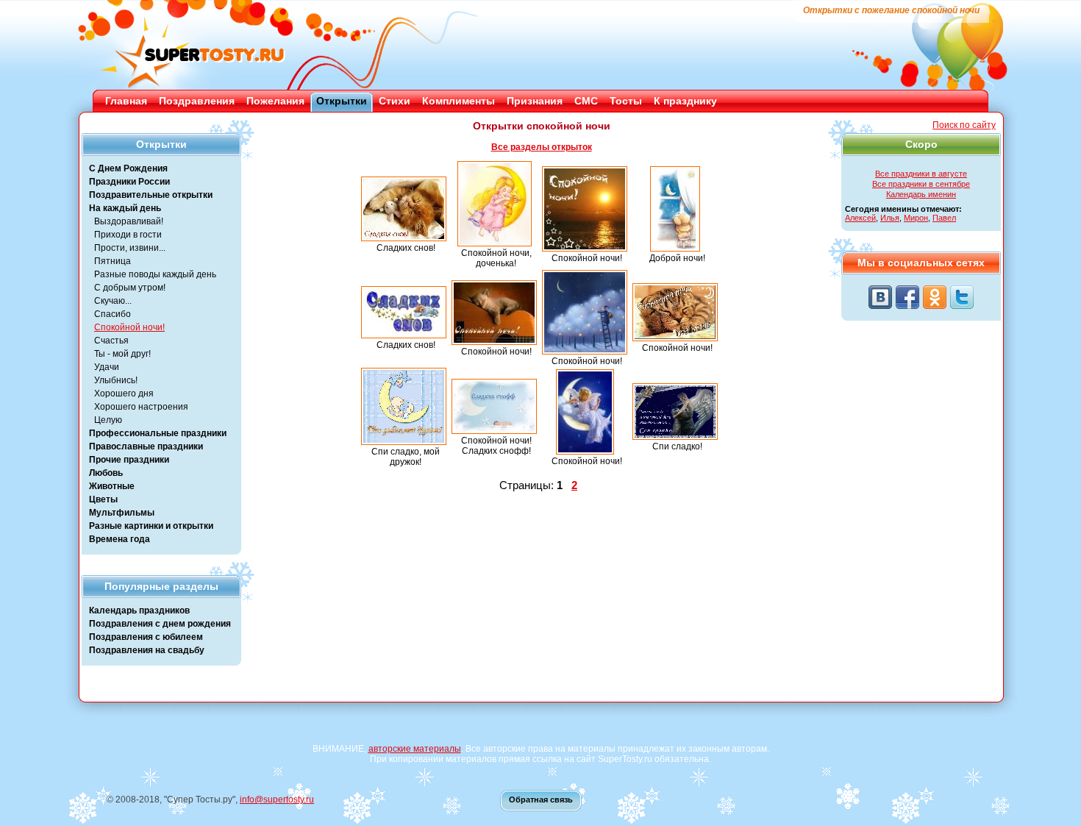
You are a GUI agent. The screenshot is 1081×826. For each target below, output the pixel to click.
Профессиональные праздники (157, 433)
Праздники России (129, 182)
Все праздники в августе (921, 173)
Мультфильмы (121, 513)
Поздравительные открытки (151, 195)
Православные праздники (146, 446)
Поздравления (197, 101)
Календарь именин (921, 194)
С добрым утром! (129, 287)
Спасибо (112, 314)
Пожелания (275, 101)
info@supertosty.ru (277, 799)
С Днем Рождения (128, 168)
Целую (108, 420)
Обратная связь (541, 799)
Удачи (106, 367)
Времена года (119, 539)
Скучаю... (113, 301)
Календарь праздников (139, 610)
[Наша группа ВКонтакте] (880, 297)
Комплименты (458, 101)
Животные (112, 486)
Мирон (916, 217)
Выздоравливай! (128, 221)
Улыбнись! (116, 380)
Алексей (860, 217)
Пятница (112, 261)
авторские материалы (414, 749)
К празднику (685, 101)
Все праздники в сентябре (921, 183)
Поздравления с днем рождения (160, 624)
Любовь (106, 473)
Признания (535, 101)
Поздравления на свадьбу (146, 650)
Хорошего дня (124, 393)
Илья (889, 217)
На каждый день (125, 208)
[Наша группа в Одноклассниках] (934, 297)
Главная (126, 101)
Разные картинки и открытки (151, 526)
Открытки (341, 101)
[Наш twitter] (962, 297)
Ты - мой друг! (122, 354)
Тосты (626, 101)
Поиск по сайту (964, 125)
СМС (586, 101)
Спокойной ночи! (129, 327)
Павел (944, 217)
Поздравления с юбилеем (146, 637)
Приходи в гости (128, 234)
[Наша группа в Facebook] (907, 297)
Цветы (103, 499)
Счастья (111, 340)
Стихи (394, 101)
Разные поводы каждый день (155, 274)
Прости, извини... (129, 248)
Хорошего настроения (141, 407)
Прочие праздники (129, 460)
